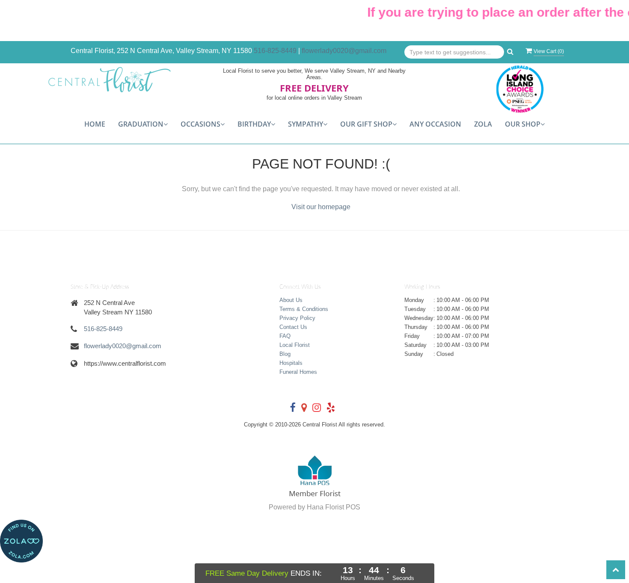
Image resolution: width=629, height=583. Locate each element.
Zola (483, 124)
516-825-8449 (275, 50)
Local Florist (294, 345)
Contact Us (293, 327)
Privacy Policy (297, 318)
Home (94, 124)
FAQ (285, 336)
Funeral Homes (298, 372)
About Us (291, 300)
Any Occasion (435, 124)
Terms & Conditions (303, 309)
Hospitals (291, 363)
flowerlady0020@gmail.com (344, 50)
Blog (285, 354)
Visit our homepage (320, 206)
